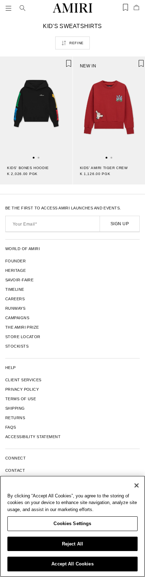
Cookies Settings (72, 523)
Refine (76, 43)
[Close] (136, 485)
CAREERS (15, 299)
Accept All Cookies (72, 563)
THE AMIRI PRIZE (22, 327)
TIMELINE (14, 289)
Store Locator (22, 337)
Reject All (72, 543)
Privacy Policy (22, 389)
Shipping (15, 408)
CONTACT (15, 470)
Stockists (17, 346)
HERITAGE (15, 270)
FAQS (10, 427)
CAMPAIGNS (17, 318)
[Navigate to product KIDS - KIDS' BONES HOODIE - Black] (36, 107)
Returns (15, 418)
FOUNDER (15, 261)
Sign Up (120, 223)
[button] (10, 8)
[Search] (22, 8)
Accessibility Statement (33, 437)
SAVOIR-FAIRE (19, 280)
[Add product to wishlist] (62, 66)
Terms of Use (20, 399)
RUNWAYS (15, 308)
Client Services (23, 380)
